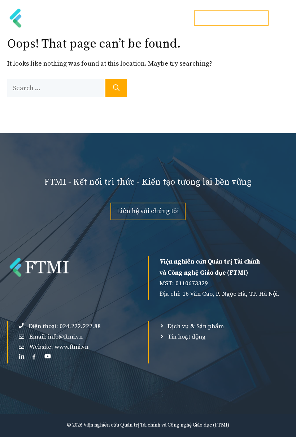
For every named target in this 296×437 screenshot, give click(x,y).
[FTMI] (40, 18)
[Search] (116, 88)
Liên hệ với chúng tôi (148, 211)
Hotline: (231, 17)
